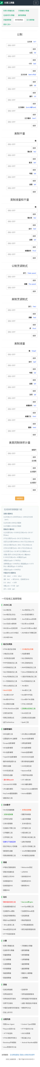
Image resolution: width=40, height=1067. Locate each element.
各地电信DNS (26, 876)
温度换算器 (25, 964)
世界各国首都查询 (27, 994)
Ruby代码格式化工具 (10, 676)
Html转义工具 (26, 690)
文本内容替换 (8, 823)
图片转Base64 (8, 780)
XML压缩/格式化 (27, 663)
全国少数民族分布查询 (29, 1003)
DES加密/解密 (26, 748)
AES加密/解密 (8, 748)
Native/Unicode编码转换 (29, 789)
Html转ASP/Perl (8, 699)
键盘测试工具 (8, 798)
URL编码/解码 (8, 789)
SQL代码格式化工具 (10, 672)
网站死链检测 (26, 920)
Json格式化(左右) (9, 614)
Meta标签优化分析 (9, 929)
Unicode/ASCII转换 (10, 784)
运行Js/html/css (8, 722)
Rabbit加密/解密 (27, 752)
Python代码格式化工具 (29, 672)
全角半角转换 (26, 842)
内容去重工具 (26, 833)
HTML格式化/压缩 (9, 649)
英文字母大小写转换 (10, 846)
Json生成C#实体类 (9, 619)
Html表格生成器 (8, 704)
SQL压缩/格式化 (27, 658)
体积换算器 (19, 20)
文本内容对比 (26, 823)
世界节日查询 (8, 1003)
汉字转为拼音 (8, 819)
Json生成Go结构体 (9, 624)
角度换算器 (7, 973)
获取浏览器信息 (8, 872)
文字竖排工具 (26, 828)
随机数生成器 (8, 851)
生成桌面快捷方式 (9, 906)
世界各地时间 (8, 994)
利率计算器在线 (8, 11)
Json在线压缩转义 (27, 614)
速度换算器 (25, 969)
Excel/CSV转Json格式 (29, 628)
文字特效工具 (8, 837)
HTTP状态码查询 (9, 934)
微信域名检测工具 (9, 902)
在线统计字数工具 (9, 828)
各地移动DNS (26, 881)
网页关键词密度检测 (28, 929)
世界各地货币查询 (9, 999)
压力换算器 (30, 20)
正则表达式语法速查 (28, 718)
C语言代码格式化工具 (29, 676)
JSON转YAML (8, 637)
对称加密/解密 (26, 743)
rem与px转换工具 (27, 906)
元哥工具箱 (9, 3)
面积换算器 (22, 15)
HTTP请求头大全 (27, 1029)
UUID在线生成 (26, 766)
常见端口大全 (26, 1038)
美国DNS (6, 890)
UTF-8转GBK (26, 780)
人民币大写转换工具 (28, 846)
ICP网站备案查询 (27, 925)
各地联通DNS (8, 881)
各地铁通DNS (8, 885)
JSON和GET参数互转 (29, 633)
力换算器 (24, 978)
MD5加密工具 (8, 734)
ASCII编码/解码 (26, 784)
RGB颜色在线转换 (28, 855)
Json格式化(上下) (27, 610)
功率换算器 (25, 959)
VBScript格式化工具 (10, 686)
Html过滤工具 (26, 713)
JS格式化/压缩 (8, 654)
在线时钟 (24, 989)
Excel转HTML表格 (27, 699)
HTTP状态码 (7, 1033)
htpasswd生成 (26, 771)
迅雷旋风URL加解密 (10, 739)
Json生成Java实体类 (28, 619)
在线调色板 (25, 916)
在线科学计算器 (8, 15)
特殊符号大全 (26, 1008)
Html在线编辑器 (8, 810)
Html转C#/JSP (8, 695)
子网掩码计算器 (23, 11)
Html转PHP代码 (26, 695)
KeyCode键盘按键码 (10, 793)
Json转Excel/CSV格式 (11, 633)
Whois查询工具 (8, 925)
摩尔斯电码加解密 (27, 761)
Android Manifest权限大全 (30, 1042)
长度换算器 (7, 964)
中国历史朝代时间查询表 (11, 1008)
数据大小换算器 (26, 973)
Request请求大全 (9, 1029)
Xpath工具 (25, 722)
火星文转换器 (26, 819)
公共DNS (24, 872)
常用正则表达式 (8, 718)
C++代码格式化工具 (10, 681)
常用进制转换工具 (9, 855)
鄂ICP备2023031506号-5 (26, 1059)
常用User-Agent (8, 1024)
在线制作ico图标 (9, 911)
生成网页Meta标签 (27, 911)
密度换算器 (7, 978)
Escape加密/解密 (9, 743)
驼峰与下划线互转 (9, 842)
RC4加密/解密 (8, 752)
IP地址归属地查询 (9, 867)
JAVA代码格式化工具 (28, 667)
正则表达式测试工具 (28, 708)
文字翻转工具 (8, 833)
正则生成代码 (8, 713)
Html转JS (24, 686)
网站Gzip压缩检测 (9, 920)
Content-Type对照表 (28, 1024)
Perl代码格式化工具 (28, 681)
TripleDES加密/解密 (10, 757)
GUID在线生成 (8, 771)
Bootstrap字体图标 (9, 1042)
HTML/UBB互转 (26, 704)
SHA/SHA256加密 (27, 757)
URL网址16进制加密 (28, 734)
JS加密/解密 (25, 654)
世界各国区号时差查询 (29, 999)
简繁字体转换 (26, 814)
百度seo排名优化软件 (27, 1055)
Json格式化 (7, 610)
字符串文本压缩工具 (28, 837)
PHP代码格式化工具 (10, 663)
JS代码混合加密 (9, 658)
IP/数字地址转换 (27, 775)
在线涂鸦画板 (8, 989)
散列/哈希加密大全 (9, 761)
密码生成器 (7, 766)
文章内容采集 (8, 814)
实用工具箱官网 (11, 1059)
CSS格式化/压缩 (27, 649)
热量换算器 (7, 20)
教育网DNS (25, 885)
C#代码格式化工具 (9, 667)
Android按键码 (26, 793)
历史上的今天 (8, 1012)
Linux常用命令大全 (9, 1047)
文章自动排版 (26, 810)
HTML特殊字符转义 (10, 1038)
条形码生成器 (8, 775)
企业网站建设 (14, 1055)
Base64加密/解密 (27, 739)
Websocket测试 (26, 867)
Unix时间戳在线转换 (28, 851)
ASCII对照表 (25, 1033)
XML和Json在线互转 (10, 628)
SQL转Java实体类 (27, 624)
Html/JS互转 (7, 690)
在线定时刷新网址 (9, 916)
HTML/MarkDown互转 (11, 708)
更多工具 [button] (6, 24)
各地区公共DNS (8, 876)
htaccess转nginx (27, 902)
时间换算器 (7, 969)
